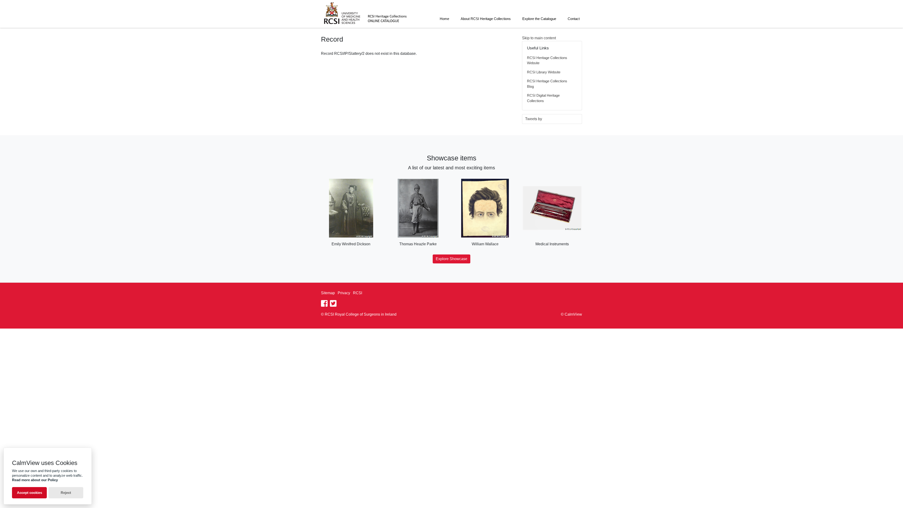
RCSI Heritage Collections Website (547, 60)
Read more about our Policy (35, 480)
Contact (574, 19)
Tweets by (533, 119)
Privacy (344, 293)
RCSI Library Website (543, 72)
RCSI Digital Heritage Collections (543, 98)
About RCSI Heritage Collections (486, 19)
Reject (66, 493)
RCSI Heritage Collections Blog (547, 83)
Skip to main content (539, 38)
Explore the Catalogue (539, 19)
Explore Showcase (451, 259)
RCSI (357, 293)
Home (444, 19)
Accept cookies (29, 493)
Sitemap (328, 293)
